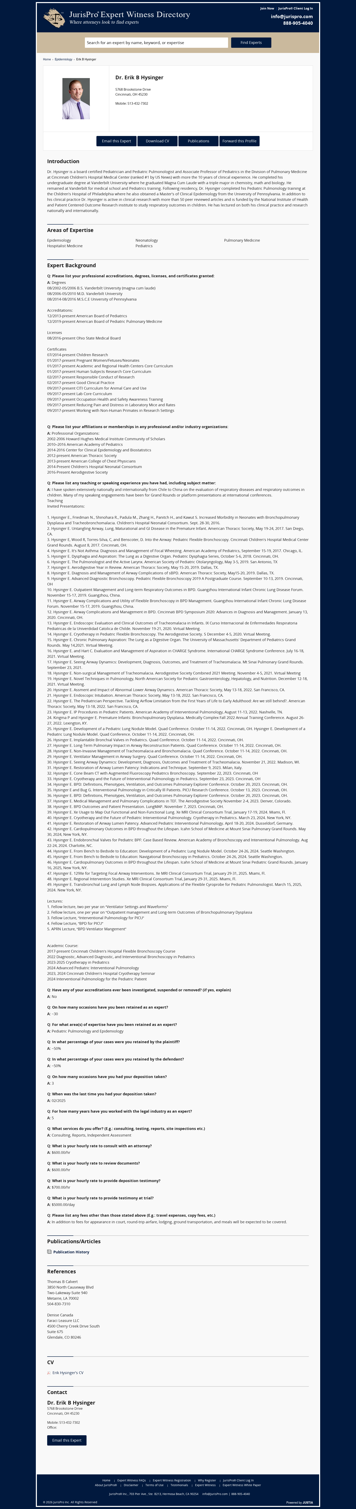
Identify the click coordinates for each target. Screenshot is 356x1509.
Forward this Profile (239, 141)
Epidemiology (63, 59)
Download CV (157, 141)
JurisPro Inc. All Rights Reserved (75, 1502)
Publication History (71, 1252)
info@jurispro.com (292, 17)
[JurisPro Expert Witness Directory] (116, 18)
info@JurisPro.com (215, 1494)
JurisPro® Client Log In (295, 8)
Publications (198, 141)
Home (47, 59)
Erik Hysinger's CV (68, 1373)
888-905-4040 (298, 23)
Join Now (267, 8)
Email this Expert (116, 141)
